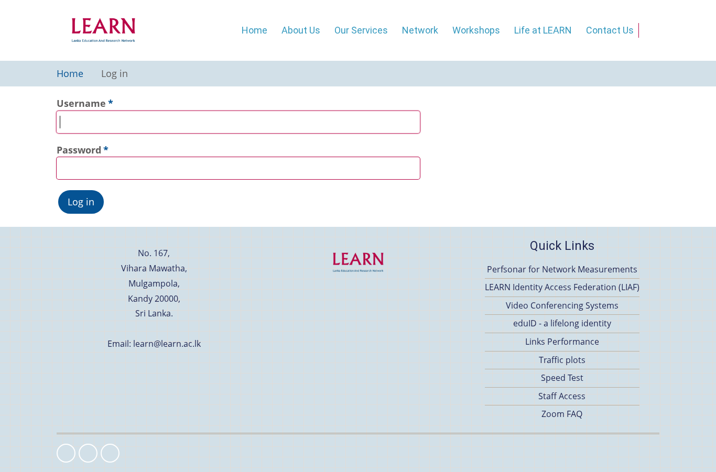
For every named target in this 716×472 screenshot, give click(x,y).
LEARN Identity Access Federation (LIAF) (562, 287)
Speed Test (562, 377)
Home (254, 30)
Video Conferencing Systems (562, 305)
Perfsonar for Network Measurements (562, 269)
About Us (300, 30)
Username (81, 103)
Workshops (476, 30)
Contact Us (610, 30)
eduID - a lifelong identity (562, 323)
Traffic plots (562, 360)
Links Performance (562, 341)
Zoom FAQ (561, 414)
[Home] (103, 30)
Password (79, 150)
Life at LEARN (543, 30)
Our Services (361, 30)
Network (420, 30)
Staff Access (561, 396)
